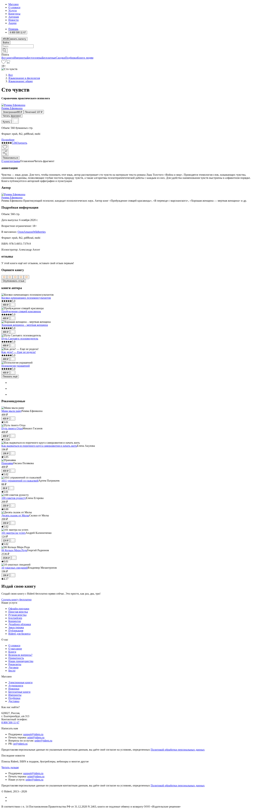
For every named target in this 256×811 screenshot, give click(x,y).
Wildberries (39, 231)
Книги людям (85, 57)
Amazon (28, 231)
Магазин (13, 4)
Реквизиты (14, 664)
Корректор (14, 621)
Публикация (15, 630)
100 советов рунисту (13, 498)
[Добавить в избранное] (4, 147)
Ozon (21, 231)
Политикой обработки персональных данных (178, 749)
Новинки (13, 688)
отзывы (15, 161)
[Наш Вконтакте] (10, 797)
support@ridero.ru (33, 734)
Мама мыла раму (11, 411)
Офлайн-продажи (18, 608)
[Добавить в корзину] (15, 121)
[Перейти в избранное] (3, 62)
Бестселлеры (34, 57)
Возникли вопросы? (20, 654)
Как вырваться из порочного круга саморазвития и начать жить (39, 445)
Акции (12, 23)
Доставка (13, 701)
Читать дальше (10, 767)
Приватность (16, 658)
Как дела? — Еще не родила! (18, 352)
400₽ (6, 418)
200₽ (6, 505)
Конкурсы (14, 13)
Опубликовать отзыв (13, 281)
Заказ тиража (16, 627)
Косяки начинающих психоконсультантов (26, 297)
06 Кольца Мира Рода (14, 550)
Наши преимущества (20, 661)
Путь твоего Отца (12, 428)
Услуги (12, 10)
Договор (13, 667)
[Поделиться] (4, 153)
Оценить (22, 142)
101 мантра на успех (13, 532)
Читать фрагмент (12, 116)
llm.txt (11, 670)
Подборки (71, 57)
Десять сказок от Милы (15, 515)
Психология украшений (15, 365)
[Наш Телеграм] (9, 800)
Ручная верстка (17, 614)
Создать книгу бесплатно (16, 599)
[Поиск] (4, 50)
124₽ (6, 540)
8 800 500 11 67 (10, 722)
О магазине (15, 648)
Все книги (7, 57)
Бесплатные (49, 57)
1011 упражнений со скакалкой (19, 480)
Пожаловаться (10, 158)
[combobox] (128, 46)
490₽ (6, 304)
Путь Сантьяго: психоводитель (19, 338)
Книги (12, 651)
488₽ (6, 345)
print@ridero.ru (35, 737)
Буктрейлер (15, 618)
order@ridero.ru (43, 740)
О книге (6, 161)
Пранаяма (7, 463)
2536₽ (6, 558)
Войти (6, 42)
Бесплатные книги (19, 691)
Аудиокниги (15, 685)
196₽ (6, 453)
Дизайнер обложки (19, 624)
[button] (128, 50)
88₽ (5, 488)
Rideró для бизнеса (19, 633)
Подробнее (7, 139)
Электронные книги (20, 682)
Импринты (20, 57)
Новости (13, 19)
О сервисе (14, 7)
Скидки (60, 57)
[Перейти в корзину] (8, 62)
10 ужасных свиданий (14, 567)
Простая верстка (18, 611)
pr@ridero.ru (20, 743)
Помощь (13, 29)
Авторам (13, 16)
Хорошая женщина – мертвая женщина (24, 324)
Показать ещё (10, 376)
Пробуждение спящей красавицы (21, 311)
